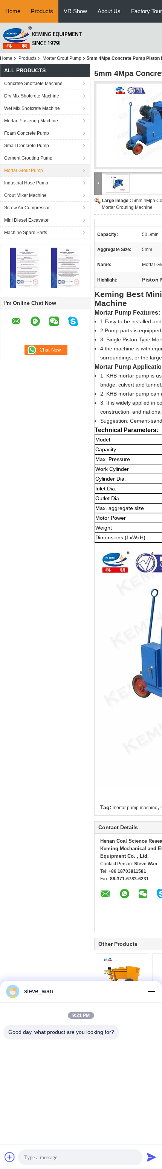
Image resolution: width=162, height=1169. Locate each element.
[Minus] (151, 991)
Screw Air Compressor (27, 207)
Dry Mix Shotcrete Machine (31, 96)
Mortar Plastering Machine (31, 120)
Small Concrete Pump (26, 145)
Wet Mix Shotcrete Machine (32, 108)
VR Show (75, 11)
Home (12, 11)
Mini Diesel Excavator (26, 220)
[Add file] (10, 1157)
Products (42, 11)
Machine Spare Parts (25, 232)
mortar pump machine (135, 807)
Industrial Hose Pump (26, 183)
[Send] (151, 1157)
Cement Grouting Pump (28, 158)
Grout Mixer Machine (25, 195)
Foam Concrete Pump (26, 133)
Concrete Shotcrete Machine (33, 83)
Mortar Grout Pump (62, 58)
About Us (109, 11)
